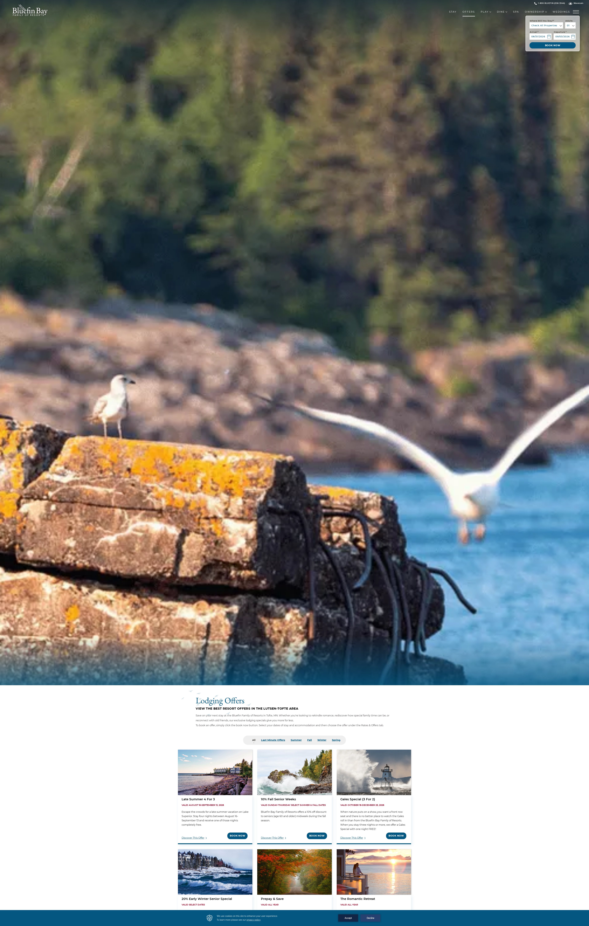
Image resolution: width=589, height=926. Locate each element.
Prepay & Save (272, 899)
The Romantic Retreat (357, 899)
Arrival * (534, 32)
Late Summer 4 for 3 (198, 799)
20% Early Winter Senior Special (207, 899)
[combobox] (546, 25)
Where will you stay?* (542, 21)
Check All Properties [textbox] (544, 25)
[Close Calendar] (572, 42)
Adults (569, 21)
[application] (294, 918)
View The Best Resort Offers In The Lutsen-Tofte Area (247, 708)
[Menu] (576, 12)
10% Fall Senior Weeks (278, 799)
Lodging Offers (220, 700)
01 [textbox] (568, 25)
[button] (540, 35)
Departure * (560, 32)
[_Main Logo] (63, 12)
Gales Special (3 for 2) (357, 799)
